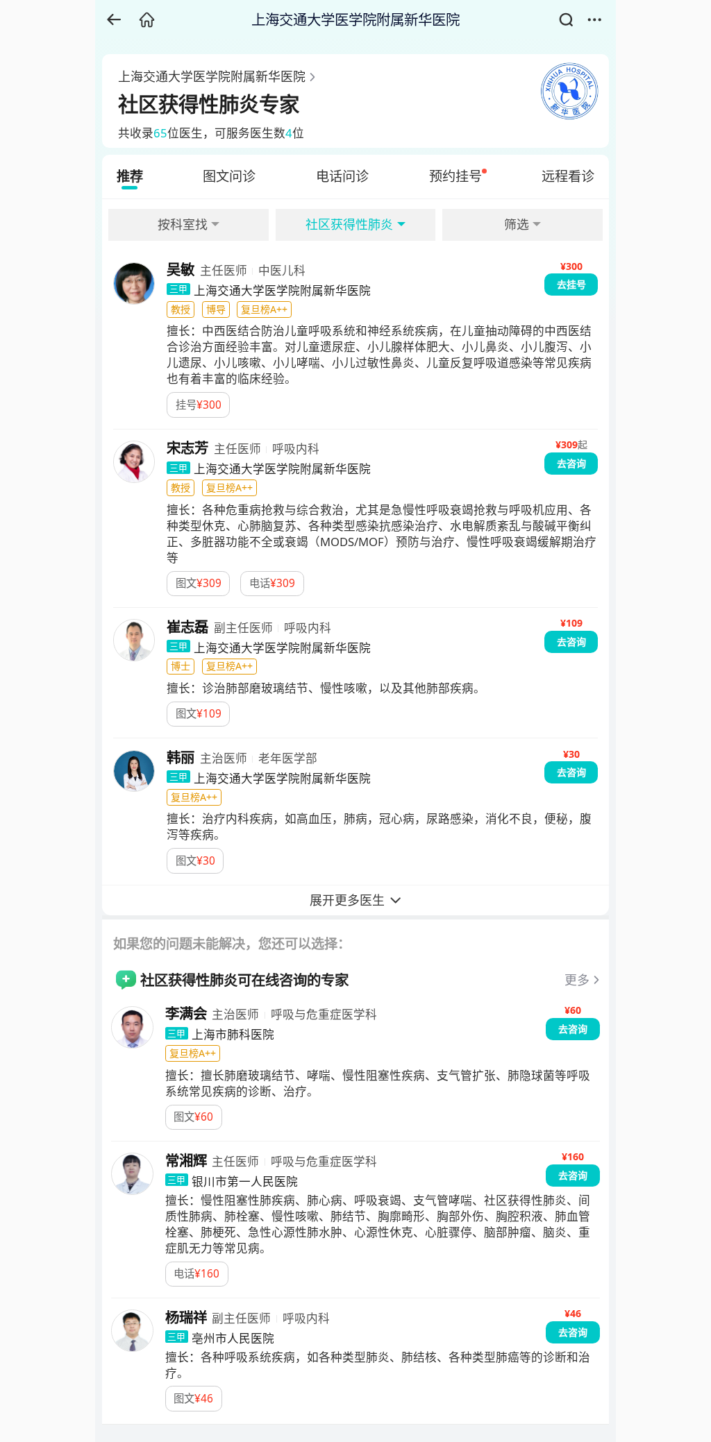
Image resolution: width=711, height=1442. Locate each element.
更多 (576, 980)
